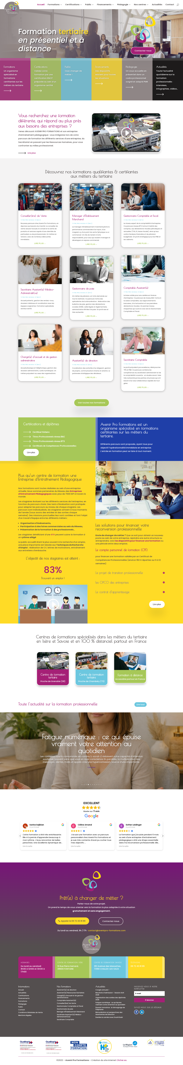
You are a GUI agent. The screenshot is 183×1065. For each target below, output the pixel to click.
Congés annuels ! (102, 990)
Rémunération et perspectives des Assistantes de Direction (108, 1013)
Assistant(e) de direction (85, 360)
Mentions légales (24, 1015)
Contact (169, 5)
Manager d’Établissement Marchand (71, 1012)
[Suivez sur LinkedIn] (142, 1012)
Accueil (40, 5)
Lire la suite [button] (45, 846)
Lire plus (32, 153)
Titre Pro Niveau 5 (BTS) (82, 293)
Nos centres (140, 5)
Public (88, 5)
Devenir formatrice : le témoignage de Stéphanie (110, 1008)
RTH (53, 534)
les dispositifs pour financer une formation (137, 540)
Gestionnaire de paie (83, 288)
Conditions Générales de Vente (30, 1012)
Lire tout (140, 704)
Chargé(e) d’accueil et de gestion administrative (70, 997)
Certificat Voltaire (41, 432)
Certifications (72, 5)
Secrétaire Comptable (135, 359)
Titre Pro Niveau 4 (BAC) (31, 220)
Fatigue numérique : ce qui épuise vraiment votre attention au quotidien (91, 743)
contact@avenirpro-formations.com (106, 930)
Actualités (157, 5)
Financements (104, 5)
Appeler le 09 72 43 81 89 (73, 921)
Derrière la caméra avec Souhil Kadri (109, 1017)
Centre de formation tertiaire (53, 676)
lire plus (39, 243)
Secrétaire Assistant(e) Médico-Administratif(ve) (69, 1015)
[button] (163, 836)
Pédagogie (122, 5)
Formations (54, 5)
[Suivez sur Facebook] (136, 1012)
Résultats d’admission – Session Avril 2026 (109, 994)
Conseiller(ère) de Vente (34, 215)
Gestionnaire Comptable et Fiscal (141, 215)
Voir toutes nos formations (91, 402)
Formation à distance (130, 675)
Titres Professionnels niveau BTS (49, 441)
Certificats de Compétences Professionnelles (54, 446)
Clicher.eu (122, 1060)
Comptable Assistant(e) (136, 287)
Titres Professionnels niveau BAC (49, 437)
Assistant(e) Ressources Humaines (70, 993)
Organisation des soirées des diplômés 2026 (110, 998)
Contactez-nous (143, 50)
